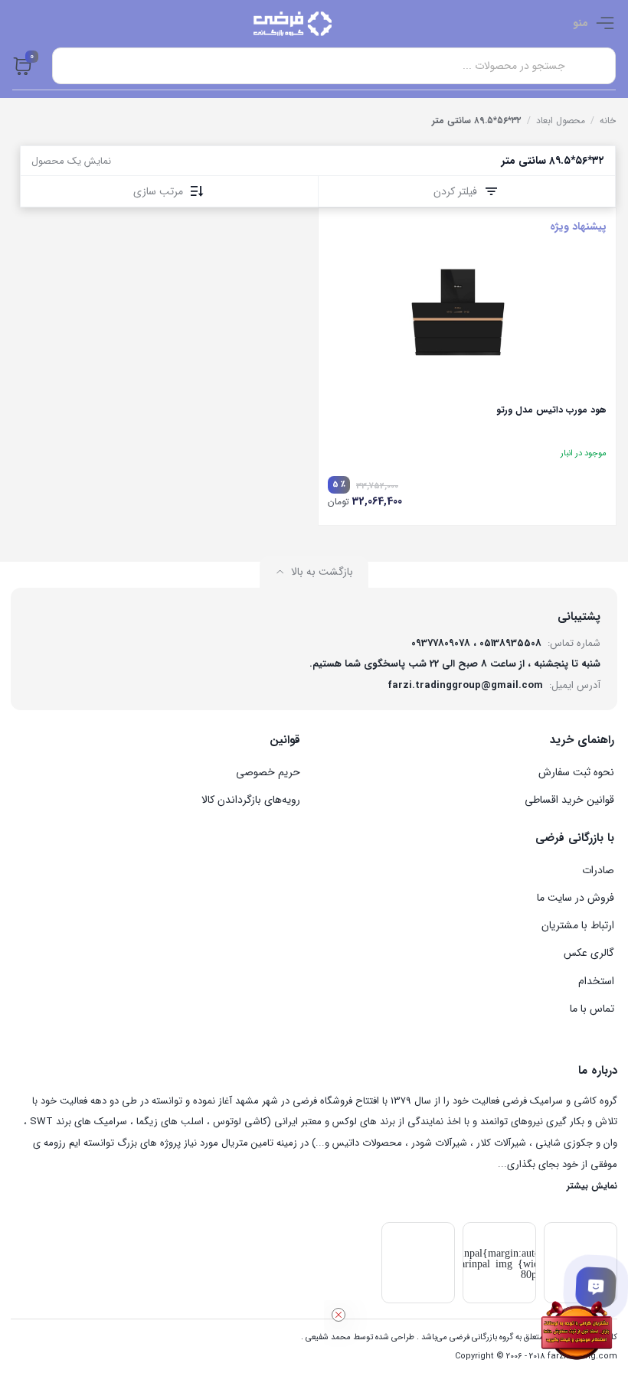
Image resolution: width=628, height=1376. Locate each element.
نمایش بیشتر (592, 1186)
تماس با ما (592, 1008)
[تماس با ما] (596, 1287)
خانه (608, 120)
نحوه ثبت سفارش (576, 772)
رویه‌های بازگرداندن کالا (250, 799)
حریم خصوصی (268, 772)
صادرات (598, 870)
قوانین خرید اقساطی (569, 799)
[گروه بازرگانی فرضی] (292, 23)
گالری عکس (589, 952)
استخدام (596, 981)
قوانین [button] (285, 740)
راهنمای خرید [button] (582, 740)
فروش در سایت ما (575, 897)
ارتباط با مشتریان (577, 925)
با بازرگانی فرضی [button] (574, 838)
